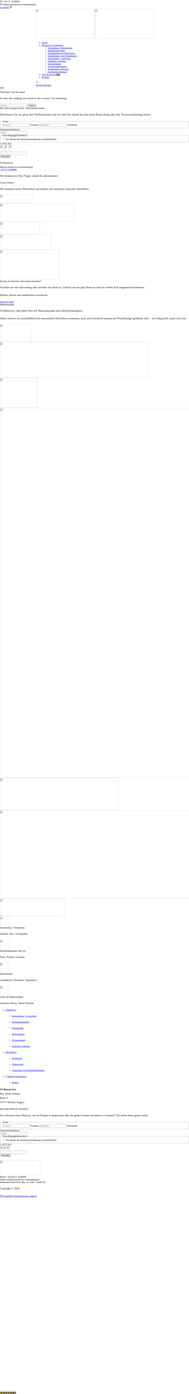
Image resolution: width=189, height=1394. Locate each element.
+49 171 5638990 (8, 169)
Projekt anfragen (43, 85)
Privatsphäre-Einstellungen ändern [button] (18, 1196)
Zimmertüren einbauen (58, 69)
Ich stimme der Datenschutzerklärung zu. (31, 139)
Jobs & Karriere (51, 74)
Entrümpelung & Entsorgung (61, 53)
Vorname (34, 125)
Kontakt (45, 77)
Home (45, 42)
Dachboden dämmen (57, 72)
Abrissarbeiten (54, 64)
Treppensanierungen (57, 66)
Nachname (72, 125)
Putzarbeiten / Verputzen (59, 58)
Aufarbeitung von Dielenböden (62, 56)
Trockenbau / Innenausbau (60, 48)
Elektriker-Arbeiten (57, 61)
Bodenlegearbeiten (56, 50)
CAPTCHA (5, 143)
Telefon (9, 129)
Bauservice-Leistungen (52, 45)
